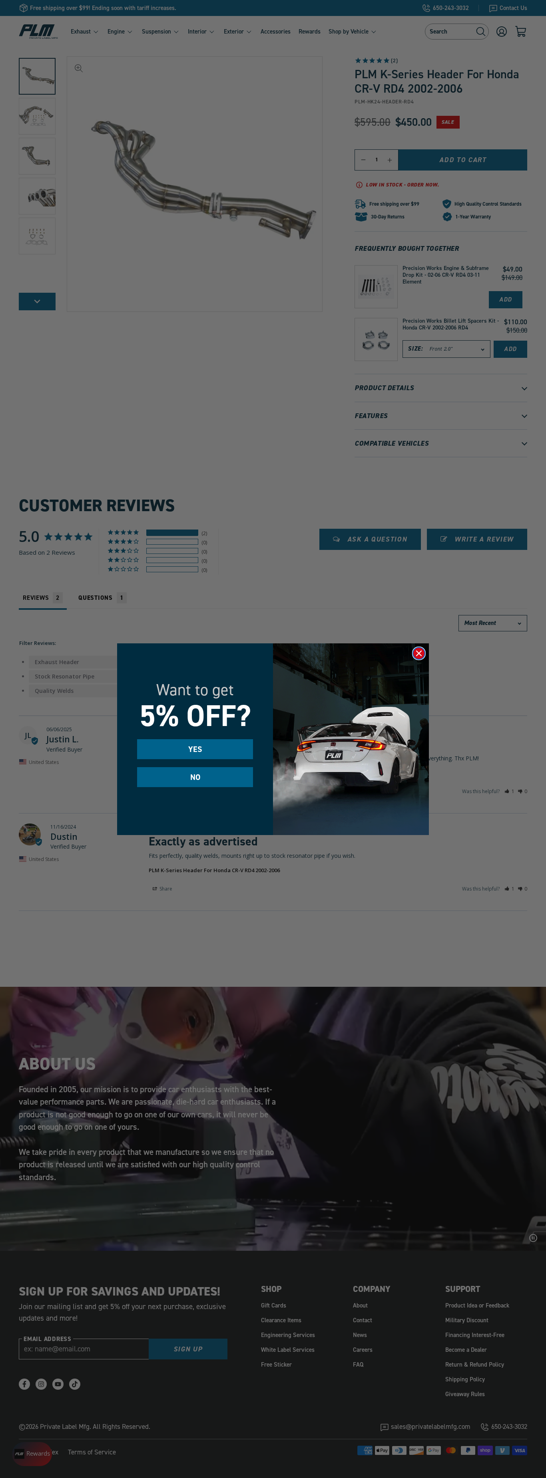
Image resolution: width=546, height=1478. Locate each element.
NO (195, 777)
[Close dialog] (419, 653)
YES (195, 749)
